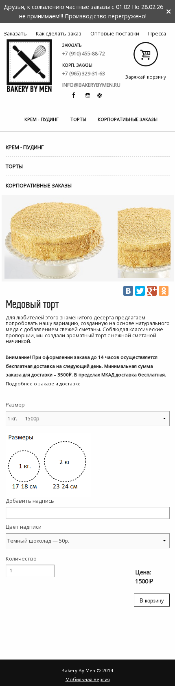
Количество (21, 558)
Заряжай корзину (146, 57)
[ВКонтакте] (128, 291)
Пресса (157, 33)
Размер (15, 404)
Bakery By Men (29, 65)
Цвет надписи (24, 526)
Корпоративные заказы (128, 119)
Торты (78, 119)
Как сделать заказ (58, 33)
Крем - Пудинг (41, 119)
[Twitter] (140, 291)
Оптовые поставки (114, 33)
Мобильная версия (88, 679)
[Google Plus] (152, 291)
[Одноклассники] (163, 291)
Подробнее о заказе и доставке (43, 383)
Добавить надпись (30, 500)
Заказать (15, 33)
